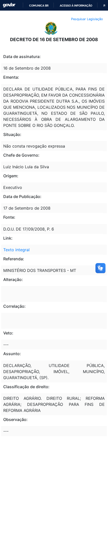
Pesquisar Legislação (87, 19)
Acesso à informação (76, 5)
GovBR (9, 5)
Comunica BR (38, 5)
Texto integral (16, 249)
